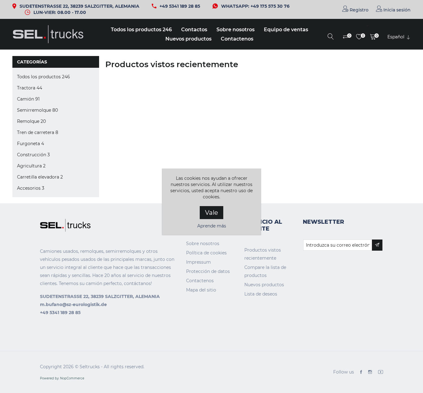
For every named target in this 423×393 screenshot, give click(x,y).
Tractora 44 (29, 88)
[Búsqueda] (331, 37)
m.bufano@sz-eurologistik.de (73, 304)
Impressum (198, 262)
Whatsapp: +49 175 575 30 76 (255, 6)
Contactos (194, 29)
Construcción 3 (33, 155)
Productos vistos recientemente (262, 254)
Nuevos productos (188, 39)
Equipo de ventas (286, 29)
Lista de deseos (260, 294)
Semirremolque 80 (37, 110)
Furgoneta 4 (30, 143)
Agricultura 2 (31, 166)
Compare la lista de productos (265, 271)
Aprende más (211, 226)
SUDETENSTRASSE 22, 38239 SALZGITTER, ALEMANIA (79, 6)
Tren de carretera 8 (37, 132)
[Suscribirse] (377, 245)
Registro (358, 10)
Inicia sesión (396, 10)
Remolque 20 (31, 121)
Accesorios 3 (30, 188)
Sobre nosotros (235, 29)
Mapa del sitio (201, 290)
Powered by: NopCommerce (62, 378)
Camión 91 (28, 99)
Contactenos (237, 39)
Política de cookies (206, 253)
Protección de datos (208, 271)
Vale (211, 212)
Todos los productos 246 (141, 29)
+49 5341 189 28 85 (179, 6)
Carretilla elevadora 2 (40, 177)
